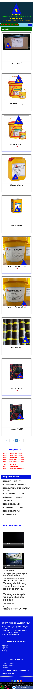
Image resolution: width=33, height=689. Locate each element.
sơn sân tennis (22, 670)
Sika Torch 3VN (16, 348)
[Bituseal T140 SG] (16, 372)
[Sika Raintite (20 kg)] (16, 128)
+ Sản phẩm (5, 649)
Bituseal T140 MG (16, 429)
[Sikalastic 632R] (16, 206)
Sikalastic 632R (16, 226)
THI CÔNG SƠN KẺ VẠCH (9, 514)
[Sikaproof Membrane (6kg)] (16, 295)
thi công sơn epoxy (7, 670)
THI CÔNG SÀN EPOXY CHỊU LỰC (14, 581)
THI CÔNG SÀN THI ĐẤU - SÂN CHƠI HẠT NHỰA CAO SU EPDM (16, 489)
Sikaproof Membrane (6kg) (16, 307)
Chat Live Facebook (23, 687)
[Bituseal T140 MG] (16, 413)
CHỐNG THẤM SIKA (7, 500)
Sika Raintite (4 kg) (16, 104)
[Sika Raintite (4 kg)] (16, 87)
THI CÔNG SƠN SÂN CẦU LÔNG (11, 504)
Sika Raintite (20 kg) (16, 144)
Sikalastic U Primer (16, 185)
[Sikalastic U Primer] (16, 169)
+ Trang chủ (5, 645)
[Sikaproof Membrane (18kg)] (16, 254)
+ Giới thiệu (5, 647)
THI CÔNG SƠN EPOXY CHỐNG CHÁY (13, 497)
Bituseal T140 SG (16, 388)
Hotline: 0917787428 (10, 25)
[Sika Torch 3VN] (16, 331)
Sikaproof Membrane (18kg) (16, 266)
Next (26, 441)
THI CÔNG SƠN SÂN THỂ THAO (11, 511)
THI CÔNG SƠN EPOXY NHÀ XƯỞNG (12, 507)
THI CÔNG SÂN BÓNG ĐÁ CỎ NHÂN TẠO (14, 484)
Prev (7, 441)
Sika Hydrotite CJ (17, 63)
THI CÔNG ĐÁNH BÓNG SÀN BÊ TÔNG (13, 493)
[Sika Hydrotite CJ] (16, 42)
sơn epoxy (15, 670)
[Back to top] (30, 684)
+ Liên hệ (4, 651)
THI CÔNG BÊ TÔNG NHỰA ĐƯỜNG (12, 481)
